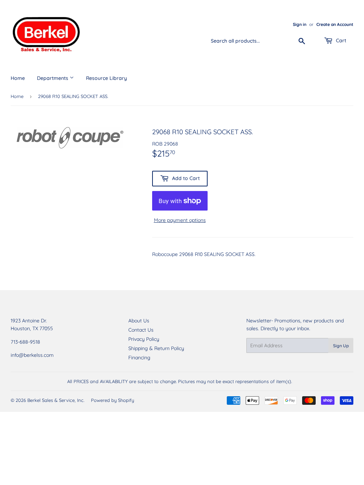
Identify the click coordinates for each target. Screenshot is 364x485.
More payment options (180, 220)
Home (18, 78)
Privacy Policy (143, 339)
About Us (138, 320)
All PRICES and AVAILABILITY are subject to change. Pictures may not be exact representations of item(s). (179, 381)
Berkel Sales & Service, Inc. (55, 400)
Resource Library (106, 78)
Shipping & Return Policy (156, 348)
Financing (139, 357)
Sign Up (341, 345)
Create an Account (334, 24)
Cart (340, 40)
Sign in (299, 24)
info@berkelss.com (32, 355)
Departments (53, 78)
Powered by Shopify (112, 400)
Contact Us (141, 330)
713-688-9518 (25, 342)
